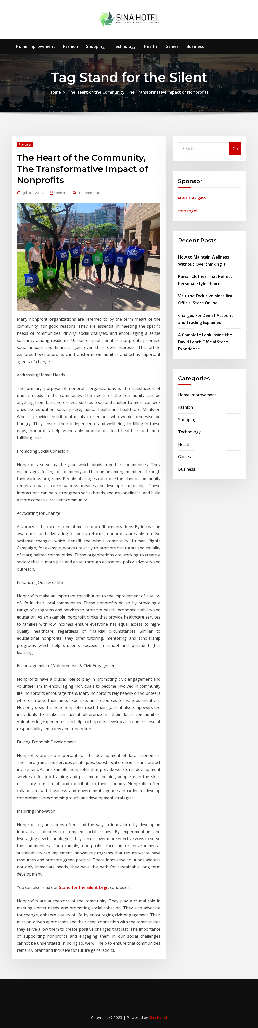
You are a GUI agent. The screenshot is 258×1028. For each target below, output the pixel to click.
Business (195, 46)
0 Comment (89, 192)
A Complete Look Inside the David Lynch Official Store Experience (205, 342)
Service (25, 144)
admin (61, 192)
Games (172, 46)
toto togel (187, 211)
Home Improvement (35, 46)
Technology (124, 46)
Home (55, 92)
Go (235, 148)
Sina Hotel (158, 1017)
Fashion (70, 46)
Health (150, 46)
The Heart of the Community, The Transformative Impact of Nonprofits (138, 92)
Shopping (95, 46)
